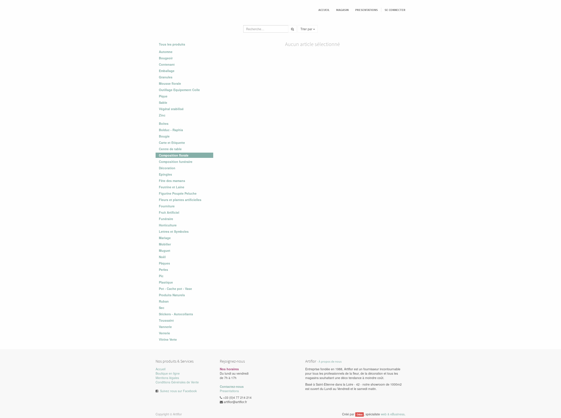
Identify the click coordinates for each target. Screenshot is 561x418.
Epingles (165, 174)
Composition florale (173, 155)
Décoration (167, 168)
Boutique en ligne (168, 373)
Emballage (166, 71)
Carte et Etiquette (172, 142)
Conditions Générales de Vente (177, 382)
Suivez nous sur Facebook (178, 391)
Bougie (164, 136)
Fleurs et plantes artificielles (180, 200)
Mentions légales (167, 378)
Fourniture (167, 206)
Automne (165, 51)
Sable (163, 102)
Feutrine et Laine (171, 187)
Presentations (229, 391)
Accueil (160, 369)
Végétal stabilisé (171, 109)
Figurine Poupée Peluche (178, 193)
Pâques (164, 263)
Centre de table (170, 149)
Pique (163, 96)
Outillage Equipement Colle (179, 90)
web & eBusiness (393, 414)
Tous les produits (172, 44)
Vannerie (165, 327)
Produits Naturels (172, 295)
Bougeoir (166, 58)
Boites (164, 123)
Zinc (162, 115)
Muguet (164, 250)
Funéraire (166, 219)
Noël (162, 257)
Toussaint (166, 320)
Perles (163, 269)
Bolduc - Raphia (171, 130)
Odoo (359, 414)
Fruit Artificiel (169, 212)
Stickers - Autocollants (176, 314)
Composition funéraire (175, 161)
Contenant (167, 64)
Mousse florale (170, 83)
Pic (161, 276)
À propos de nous (330, 361)
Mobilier (165, 244)
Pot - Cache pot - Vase (175, 288)
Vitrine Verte (168, 339)
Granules (165, 77)
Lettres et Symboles (174, 231)
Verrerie (164, 333)
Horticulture (168, 225)
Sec (161, 307)
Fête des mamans (172, 180)
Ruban (164, 301)
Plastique (166, 282)
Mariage (165, 238)
